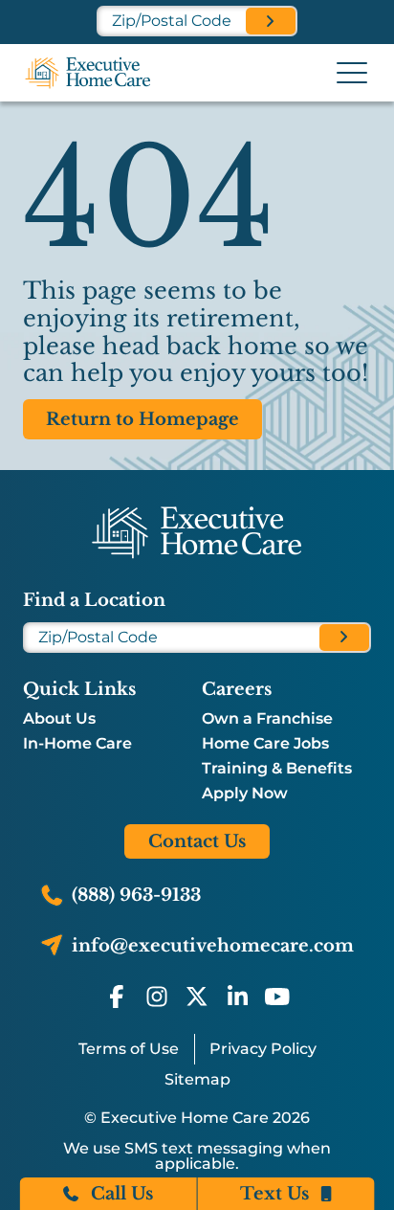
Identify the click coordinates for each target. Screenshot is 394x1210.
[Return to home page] (197, 532)
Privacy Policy (263, 1049)
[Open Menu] (352, 73)
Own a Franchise (267, 719)
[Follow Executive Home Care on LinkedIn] (237, 996)
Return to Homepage (142, 419)
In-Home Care (77, 743)
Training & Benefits (277, 768)
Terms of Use (128, 1049)
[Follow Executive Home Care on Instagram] (156, 996)
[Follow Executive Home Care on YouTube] (277, 996)
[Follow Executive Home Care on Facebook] (116, 996)
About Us (59, 719)
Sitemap (197, 1079)
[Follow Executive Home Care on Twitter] (197, 996)
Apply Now (245, 793)
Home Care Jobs (265, 743)
